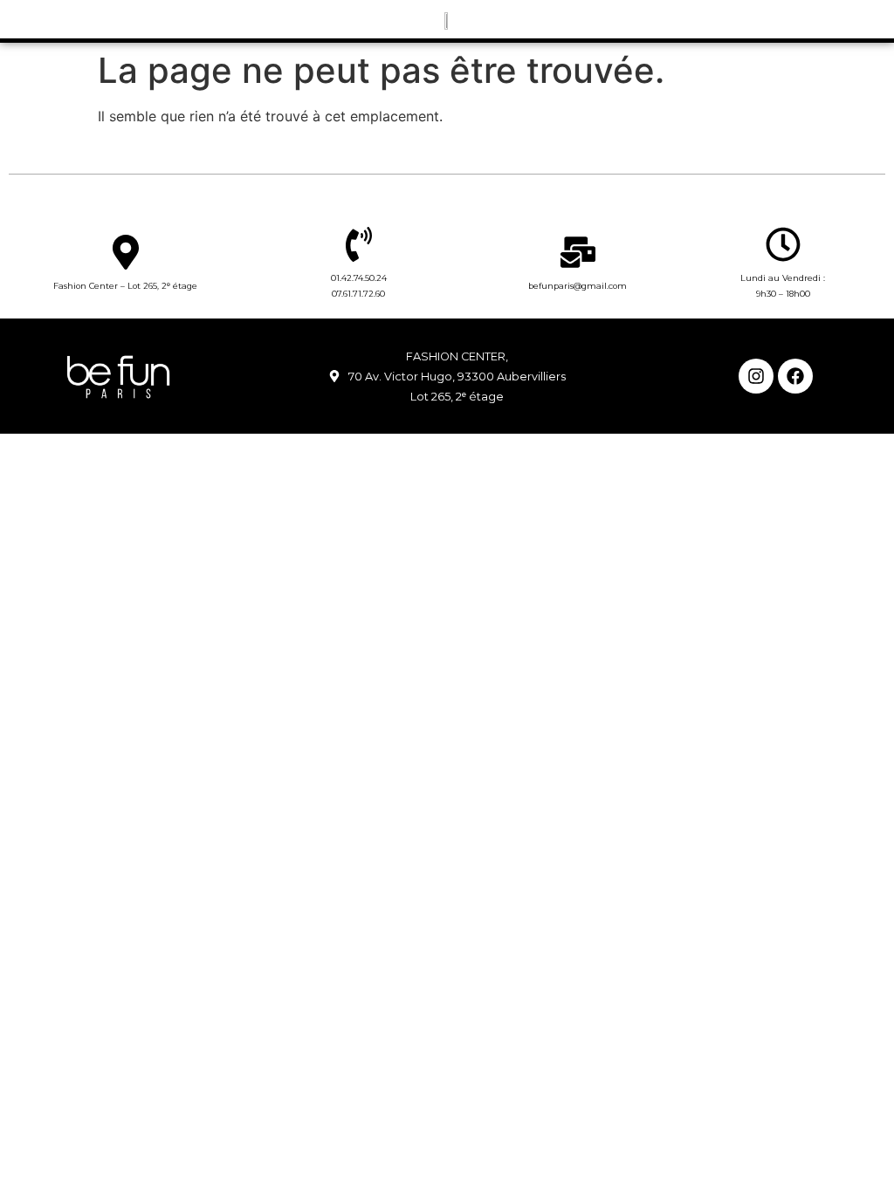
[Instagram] (756, 376)
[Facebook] (795, 376)
